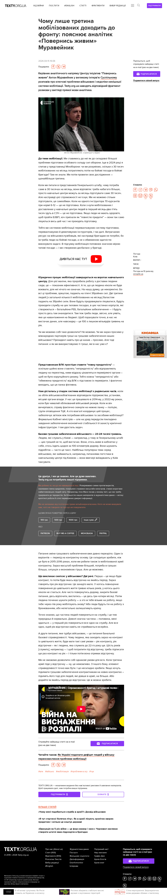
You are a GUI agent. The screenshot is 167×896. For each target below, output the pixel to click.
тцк (92, 771)
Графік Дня (99, 856)
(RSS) (53, 852)
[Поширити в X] (58, 67)
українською (27, 880)
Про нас (49, 849)
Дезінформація (77, 859)
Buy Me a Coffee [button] (65, 533)
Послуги (74, 852)
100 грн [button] (44, 520)
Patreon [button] (45, 533)
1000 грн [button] (73, 520)
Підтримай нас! (101, 849)
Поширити (43, 66)
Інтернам (74, 866)
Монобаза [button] (87, 533)
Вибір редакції (52, 862)
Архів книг (99, 862)
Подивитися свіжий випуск (146, 80)
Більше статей (47, 806)
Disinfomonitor (76, 862)
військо (50, 771)
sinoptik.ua (138, 274)
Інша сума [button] (89, 520)
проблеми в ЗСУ (79, 771)
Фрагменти (50, 856)
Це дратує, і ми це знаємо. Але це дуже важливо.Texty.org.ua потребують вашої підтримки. (67, 478)
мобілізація (63, 771)
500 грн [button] (58, 520)
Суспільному (109, 77)
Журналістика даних (79, 849)
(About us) (58, 849)
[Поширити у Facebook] (53, 67)
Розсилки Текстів (53, 859)
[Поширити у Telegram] (64, 67)
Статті (48, 852)
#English (49, 866)
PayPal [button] (103, 533)
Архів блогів (100, 859)
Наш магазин (100, 852)
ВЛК (41, 771)
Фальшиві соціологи (79, 856)
